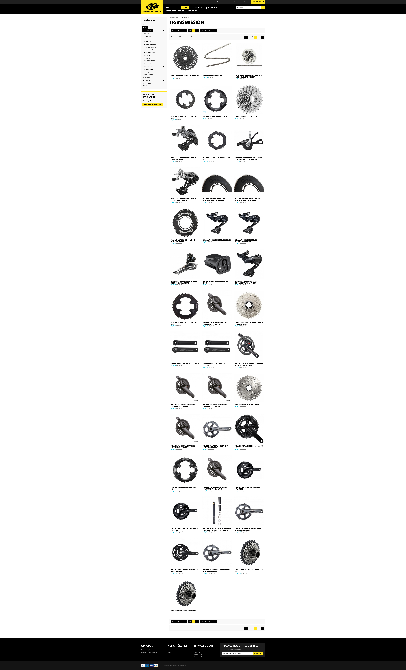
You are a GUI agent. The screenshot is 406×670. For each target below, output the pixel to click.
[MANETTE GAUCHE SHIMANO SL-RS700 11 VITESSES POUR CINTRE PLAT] (249, 140)
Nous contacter (198, 657)
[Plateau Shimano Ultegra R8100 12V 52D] (185, 470)
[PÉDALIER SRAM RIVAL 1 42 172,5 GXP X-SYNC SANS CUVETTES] (249, 511)
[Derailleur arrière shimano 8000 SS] (217, 223)
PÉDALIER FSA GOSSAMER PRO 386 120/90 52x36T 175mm (183, 447)
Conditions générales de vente (150, 652)
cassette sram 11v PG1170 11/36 (247, 116)
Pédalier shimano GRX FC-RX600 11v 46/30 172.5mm (184, 570)
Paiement (197, 652)
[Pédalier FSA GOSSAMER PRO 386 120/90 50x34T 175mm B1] (217, 388)
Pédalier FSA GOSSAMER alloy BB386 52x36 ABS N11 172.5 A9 (249, 364)
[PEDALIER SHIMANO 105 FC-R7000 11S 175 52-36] (185, 511)
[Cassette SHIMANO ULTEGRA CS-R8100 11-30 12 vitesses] (249, 305)
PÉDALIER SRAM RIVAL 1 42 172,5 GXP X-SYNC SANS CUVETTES (249, 529)
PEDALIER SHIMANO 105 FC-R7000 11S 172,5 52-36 (248, 488)
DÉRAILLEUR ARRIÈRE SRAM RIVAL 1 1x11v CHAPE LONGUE (183, 200)
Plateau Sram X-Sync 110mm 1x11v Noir (216, 158)
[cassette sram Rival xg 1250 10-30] (249, 388)
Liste (197, 30)
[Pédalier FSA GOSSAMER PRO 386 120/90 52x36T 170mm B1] (217, 305)
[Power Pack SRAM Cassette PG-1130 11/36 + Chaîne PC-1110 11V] (249, 58)
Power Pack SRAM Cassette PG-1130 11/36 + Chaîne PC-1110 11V (248, 76)
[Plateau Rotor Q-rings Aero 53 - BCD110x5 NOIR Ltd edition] (217, 182)
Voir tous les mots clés (153, 105)
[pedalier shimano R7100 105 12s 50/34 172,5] (249, 429)
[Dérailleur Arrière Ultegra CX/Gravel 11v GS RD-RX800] (249, 264)
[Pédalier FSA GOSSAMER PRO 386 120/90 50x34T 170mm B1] (185, 388)
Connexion (246, 1)
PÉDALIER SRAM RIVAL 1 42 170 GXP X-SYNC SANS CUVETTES (216, 570)
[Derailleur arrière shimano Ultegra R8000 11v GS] (249, 223)
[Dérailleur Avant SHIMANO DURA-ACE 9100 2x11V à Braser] (185, 264)
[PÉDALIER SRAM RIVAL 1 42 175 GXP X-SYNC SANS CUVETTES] (217, 429)
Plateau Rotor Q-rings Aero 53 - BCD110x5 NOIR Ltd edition (215, 200)
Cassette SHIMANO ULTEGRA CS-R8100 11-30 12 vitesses (249, 323)
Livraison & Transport (200, 650)
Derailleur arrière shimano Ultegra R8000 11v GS (246, 241)
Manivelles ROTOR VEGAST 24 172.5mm (214, 364)
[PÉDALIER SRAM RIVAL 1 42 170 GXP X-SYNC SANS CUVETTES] (217, 552)
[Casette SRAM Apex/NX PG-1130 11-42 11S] (185, 58)
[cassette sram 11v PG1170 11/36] (249, 99)
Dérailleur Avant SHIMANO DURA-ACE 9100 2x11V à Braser (184, 282)
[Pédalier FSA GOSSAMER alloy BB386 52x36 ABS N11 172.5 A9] (249, 346)
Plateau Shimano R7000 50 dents (215, 116)
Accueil (171, 17)
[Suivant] (262, 37)
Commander (239, 1)
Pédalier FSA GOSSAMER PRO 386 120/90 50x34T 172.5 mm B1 (215, 488)
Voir (190, 30)
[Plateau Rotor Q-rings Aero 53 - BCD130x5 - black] (185, 223)
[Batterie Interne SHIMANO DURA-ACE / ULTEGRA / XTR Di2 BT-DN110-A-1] (217, 511)
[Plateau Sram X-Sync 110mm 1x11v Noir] (217, 140)
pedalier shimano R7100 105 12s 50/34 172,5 (249, 447)
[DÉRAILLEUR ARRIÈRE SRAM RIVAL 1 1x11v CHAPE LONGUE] (185, 182)
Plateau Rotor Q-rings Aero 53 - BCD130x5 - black (183, 241)
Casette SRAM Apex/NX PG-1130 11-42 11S (185, 76)
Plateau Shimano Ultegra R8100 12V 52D (185, 488)
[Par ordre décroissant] (185, 30)
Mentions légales (146, 650)
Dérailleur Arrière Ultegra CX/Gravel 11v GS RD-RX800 (245, 282)
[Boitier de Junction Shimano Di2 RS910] (217, 264)
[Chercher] (263, 7)
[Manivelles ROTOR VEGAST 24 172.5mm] (217, 346)
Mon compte (220, 1)
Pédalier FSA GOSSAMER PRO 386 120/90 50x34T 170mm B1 (183, 406)
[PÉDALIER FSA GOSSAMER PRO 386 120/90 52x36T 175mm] (185, 429)
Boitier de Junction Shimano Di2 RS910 (215, 282)
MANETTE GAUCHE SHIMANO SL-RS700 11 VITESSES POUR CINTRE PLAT (248, 158)
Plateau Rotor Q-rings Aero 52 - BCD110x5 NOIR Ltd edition (247, 200)
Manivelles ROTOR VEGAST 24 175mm (185, 363)
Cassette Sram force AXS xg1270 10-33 (185, 612)
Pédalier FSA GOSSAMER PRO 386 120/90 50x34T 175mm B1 (215, 406)
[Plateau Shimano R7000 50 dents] (217, 99)
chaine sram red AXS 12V (212, 75)
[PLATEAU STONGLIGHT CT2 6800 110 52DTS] (185, 99)
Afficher (203, 30)
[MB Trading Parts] (151, 7)
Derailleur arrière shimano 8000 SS (217, 240)
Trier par (174, 30)
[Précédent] (246, 37)
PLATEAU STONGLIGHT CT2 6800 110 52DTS (184, 117)
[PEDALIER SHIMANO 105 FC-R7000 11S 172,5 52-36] (249, 470)
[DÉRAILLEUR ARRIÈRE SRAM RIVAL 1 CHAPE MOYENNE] (185, 140)
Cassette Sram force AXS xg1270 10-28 (249, 570)
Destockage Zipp (148, 101)
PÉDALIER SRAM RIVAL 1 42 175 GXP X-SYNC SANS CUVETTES (216, 447)
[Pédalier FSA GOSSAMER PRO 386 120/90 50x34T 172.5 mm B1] (217, 470)
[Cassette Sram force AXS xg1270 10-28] (249, 552)
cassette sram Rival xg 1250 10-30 (248, 405)
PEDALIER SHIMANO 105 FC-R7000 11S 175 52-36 (184, 529)
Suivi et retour (198, 654)
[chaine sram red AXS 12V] (217, 58)
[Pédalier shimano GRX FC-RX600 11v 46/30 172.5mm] (185, 552)
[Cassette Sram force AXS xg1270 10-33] (185, 594)
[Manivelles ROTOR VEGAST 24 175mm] (185, 346)
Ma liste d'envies (229, 1)
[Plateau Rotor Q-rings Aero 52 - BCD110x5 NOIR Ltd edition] (249, 182)
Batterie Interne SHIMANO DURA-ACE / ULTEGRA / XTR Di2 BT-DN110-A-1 (217, 529)
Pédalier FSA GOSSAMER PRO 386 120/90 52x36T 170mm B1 (215, 323)
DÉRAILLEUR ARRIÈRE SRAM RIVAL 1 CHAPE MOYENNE (183, 158)
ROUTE (177, 17)
